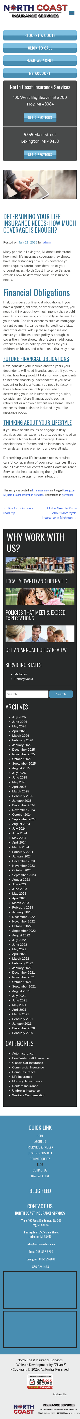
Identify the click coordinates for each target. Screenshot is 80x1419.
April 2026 (19, 731)
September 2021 (24, 986)
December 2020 (23, 1028)
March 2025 (20, 791)
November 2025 (23, 754)
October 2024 (22, 814)
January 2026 (22, 745)
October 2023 (22, 870)
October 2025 (22, 759)
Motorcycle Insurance (27, 1081)
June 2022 (19, 944)
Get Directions (40, 117)
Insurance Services (39, 1147)
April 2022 (19, 954)
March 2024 (20, 847)
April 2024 (19, 842)
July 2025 (19, 773)
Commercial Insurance (28, 1067)
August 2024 (21, 824)
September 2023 (24, 875)
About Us (40, 1141)
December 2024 (23, 805)
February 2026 (22, 740)
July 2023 (19, 884)
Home (40, 1135)
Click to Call (40, 48)
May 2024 (19, 838)
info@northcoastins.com (40, 1244)
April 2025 (19, 786)
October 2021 (22, 982)
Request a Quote (40, 35)
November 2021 (23, 977)
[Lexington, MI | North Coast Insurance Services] (35, 11)
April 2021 (19, 1009)
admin (46, 242)
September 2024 (24, 819)
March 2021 (20, 1014)
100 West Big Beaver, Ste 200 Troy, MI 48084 (41, 1222)
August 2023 (21, 879)
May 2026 (19, 726)
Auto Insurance (23, 1053)
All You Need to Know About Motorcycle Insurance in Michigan (59, 512)
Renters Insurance (25, 1086)
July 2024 (19, 828)
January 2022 (22, 968)
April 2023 (19, 898)
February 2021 (22, 1019)
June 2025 (19, 777)
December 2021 (23, 972)
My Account (40, 73)
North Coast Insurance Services (25, 494)
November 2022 (23, 921)
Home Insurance (24, 1072)
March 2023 (20, 903)
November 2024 (23, 810)
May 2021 (19, 1005)
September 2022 (24, 930)
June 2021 (19, 1000)
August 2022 (21, 935)
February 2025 (22, 796)
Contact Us (40, 1170)
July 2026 (19, 717)
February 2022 (22, 963)
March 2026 (20, 735)
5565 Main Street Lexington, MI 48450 (41, 1234)
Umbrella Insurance (26, 1090)
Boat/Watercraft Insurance (30, 1058)
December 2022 (23, 917)
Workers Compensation (28, 1095)
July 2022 (19, 940)
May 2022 (19, 949)
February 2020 (22, 1033)
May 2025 (19, 782)
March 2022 (20, 958)
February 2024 (22, 851)
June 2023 (19, 889)
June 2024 (19, 833)
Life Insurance (40, 490)
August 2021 (21, 991)
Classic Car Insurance (27, 1062)
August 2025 (21, 768)
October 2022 (22, 926)
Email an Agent (40, 60)
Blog (40, 1164)
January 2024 (22, 856)
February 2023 (22, 907)
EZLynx (59, 1365)
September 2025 (24, 763)
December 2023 (23, 861)
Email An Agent (40, 1176)
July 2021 (19, 995)
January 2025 (22, 800)
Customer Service (39, 1153)
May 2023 (19, 893)
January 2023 (22, 912)
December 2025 (23, 749)
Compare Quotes (40, 1158)
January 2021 (22, 1023)
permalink (67, 494)
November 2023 (23, 865)
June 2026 (19, 721)
